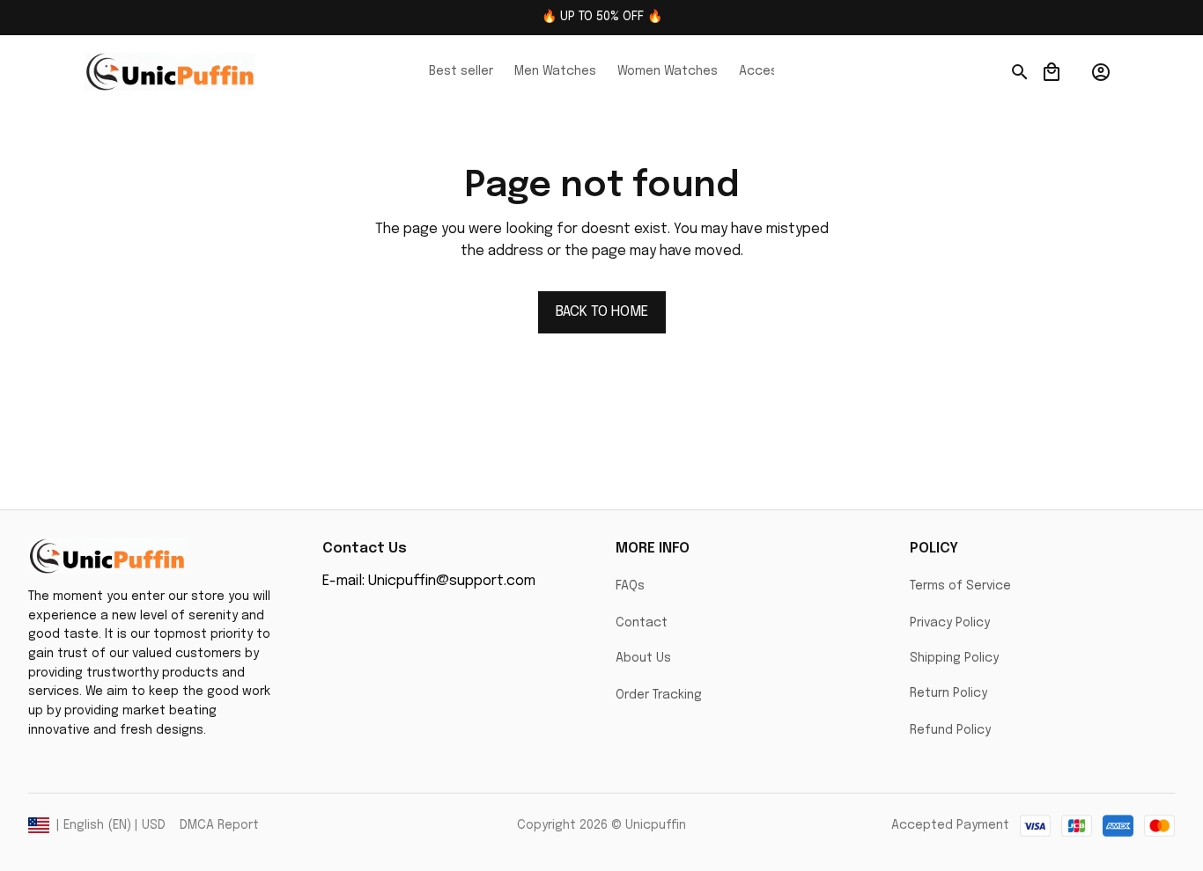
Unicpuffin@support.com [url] (451, 581)
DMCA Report (219, 825)
